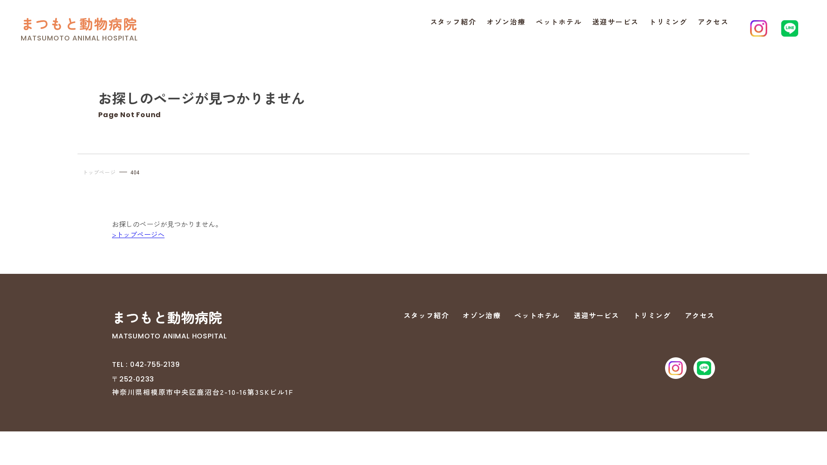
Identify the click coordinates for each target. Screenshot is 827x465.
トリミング (668, 21)
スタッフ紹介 (453, 21)
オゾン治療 (506, 21)
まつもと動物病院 (79, 23)
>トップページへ (138, 234)
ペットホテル (559, 21)
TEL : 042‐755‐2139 (146, 364)
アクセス (713, 21)
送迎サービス (615, 21)
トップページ (99, 172)
